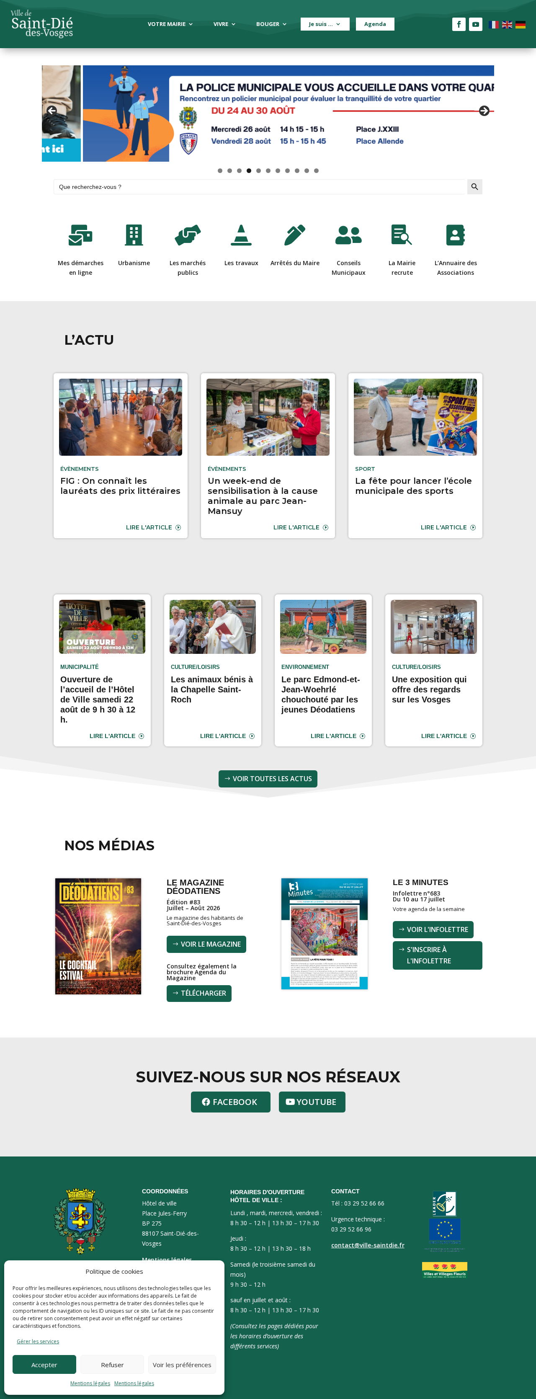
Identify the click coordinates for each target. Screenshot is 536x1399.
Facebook (235, 1101)
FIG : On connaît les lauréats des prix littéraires (120, 486)
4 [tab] (249, 170)
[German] (520, 24)
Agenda (375, 24)
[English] (507, 24)
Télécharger (203, 993)
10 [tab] (307, 170)
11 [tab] (316, 170)
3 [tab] (239, 170)
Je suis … (321, 24)
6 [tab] (268, 170)
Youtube (316, 1101)
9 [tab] (297, 170)
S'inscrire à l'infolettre (429, 955)
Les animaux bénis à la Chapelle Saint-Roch (212, 689)
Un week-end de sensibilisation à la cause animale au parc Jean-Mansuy (263, 496)
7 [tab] (278, 170)
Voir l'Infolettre (437, 929)
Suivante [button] (483, 111)
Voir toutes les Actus (272, 778)
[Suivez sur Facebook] (459, 24)
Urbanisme (134, 263)
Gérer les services (38, 1341)
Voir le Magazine (211, 944)
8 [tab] (287, 170)
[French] (494, 24)
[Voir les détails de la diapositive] (268, 113)
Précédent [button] (52, 111)
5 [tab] (258, 170)
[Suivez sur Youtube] (475, 24)
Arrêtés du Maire (295, 263)
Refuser (112, 1364)
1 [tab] (220, 170)
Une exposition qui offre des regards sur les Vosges (429, 689)
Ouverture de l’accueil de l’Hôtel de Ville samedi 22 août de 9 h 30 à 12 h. (97, 699)
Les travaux (241, 263)
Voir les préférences (182, 1364)
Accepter (44, 1364)
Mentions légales (90, 1383)
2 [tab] (229, 170)
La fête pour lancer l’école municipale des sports (413, 486)
